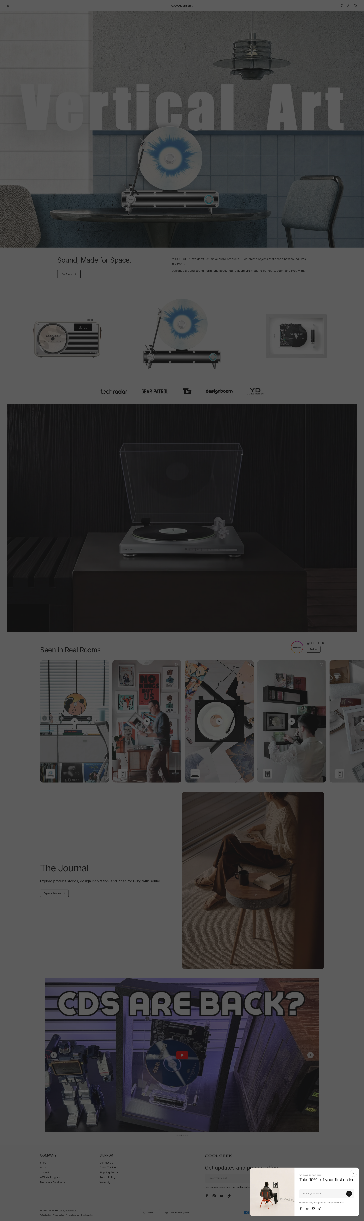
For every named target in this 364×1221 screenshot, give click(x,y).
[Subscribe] (349, 1194)
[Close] (353, 1173)
